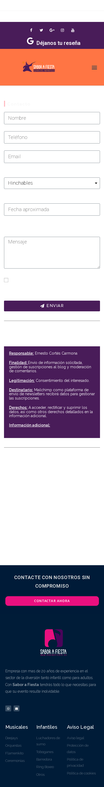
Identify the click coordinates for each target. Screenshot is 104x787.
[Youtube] (73, 30)
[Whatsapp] (8, 708)
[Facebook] (31, 30)
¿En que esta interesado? (24, 173)
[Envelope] (16, 708)
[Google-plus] (52, 30)
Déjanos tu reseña (59, 43)
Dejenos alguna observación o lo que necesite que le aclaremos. (47, 229)
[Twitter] (41, 30)
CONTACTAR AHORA (52, 601)
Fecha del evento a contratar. (28, 199)
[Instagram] (62, 30)
